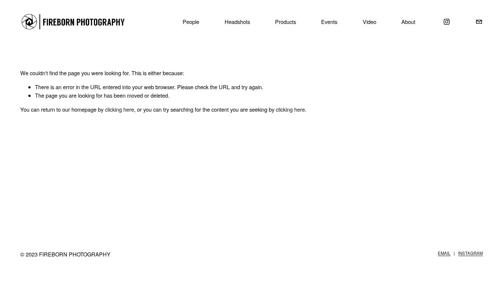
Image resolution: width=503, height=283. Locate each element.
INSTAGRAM (470, 253)
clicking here (119, 109)
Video (369, 21)
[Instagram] (446, 21)
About (408, 21)
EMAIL (444, 253)
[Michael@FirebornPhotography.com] (479, 21)
